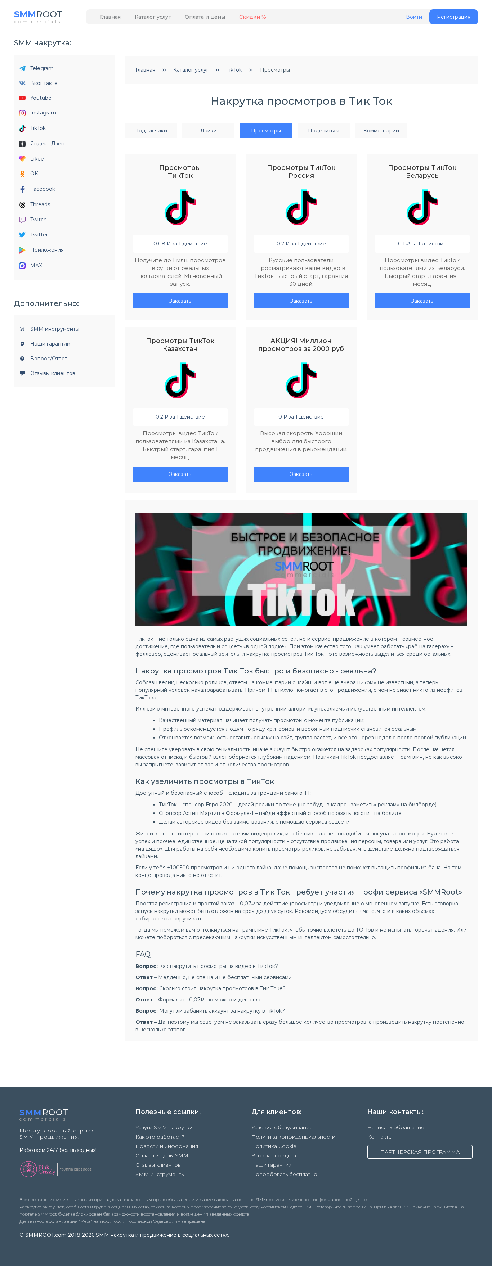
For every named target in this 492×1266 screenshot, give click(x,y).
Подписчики (150, 130)
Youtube (41, 98)
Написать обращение (395, 1127)
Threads (40, 204)
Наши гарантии (50, 344)
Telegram (42, 68)
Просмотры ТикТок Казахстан (180, 345)
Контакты (379, 1137)
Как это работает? (159, 1137)
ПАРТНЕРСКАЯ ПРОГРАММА (420, 1152)
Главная (110, 17)
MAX (36, 265)
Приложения (47, 250)
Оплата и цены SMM (161, 1155)
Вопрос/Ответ (48, 358)
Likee (37, 159)
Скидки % (252, 17)
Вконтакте (44, 83)
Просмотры (266, 130)
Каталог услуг (153, 17)
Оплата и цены (205, 17)
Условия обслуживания (281, 1127)
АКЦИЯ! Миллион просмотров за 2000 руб (301, 345)
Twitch (38, 219)
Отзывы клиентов (52, 373)
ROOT (38, 14)
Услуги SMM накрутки (164, 1127)
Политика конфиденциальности (293, 1137)
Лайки (208, 130)
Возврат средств (273, 1155)
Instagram (43, 112)
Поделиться (323, 130)
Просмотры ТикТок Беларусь (422, 172)
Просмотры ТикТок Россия (301, 172)
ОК (34, 173)
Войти (414, 17)
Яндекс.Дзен (47, 143)
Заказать (180, 301)
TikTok (38, 128)
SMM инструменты (54, 329)
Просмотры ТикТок (180, 172)
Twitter (39, 234)
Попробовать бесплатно (284, 1174)
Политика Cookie (273, 1146)
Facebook (42, 189)
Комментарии (381, 130)
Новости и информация (166, 1146)
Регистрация (453, 17)
